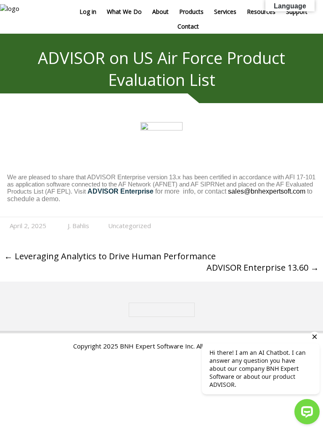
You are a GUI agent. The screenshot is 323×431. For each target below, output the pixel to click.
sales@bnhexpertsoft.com (266, 191)
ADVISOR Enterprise (120, 191)
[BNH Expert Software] (9, 8)
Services (225, 12)
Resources (261, 12)
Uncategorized (129, 225)
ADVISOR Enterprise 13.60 (263, 267)
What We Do (124, 12)
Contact (188, 26)
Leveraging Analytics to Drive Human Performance (110, 256)
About (160, 12)
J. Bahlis (78, 225)
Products (191, 12)
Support (296, 12)
